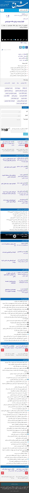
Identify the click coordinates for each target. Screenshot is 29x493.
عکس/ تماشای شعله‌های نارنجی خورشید (18, 67)
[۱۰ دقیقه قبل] (22, 275)
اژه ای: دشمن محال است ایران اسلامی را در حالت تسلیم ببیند (15, 448)
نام (27, 111)
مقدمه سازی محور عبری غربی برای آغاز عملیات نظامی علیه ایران (14, 307)
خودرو (26, 139)
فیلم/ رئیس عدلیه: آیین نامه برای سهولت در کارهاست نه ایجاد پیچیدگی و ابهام (15, 450)
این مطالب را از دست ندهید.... (21, 155)
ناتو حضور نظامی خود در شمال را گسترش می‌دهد (17, 436)
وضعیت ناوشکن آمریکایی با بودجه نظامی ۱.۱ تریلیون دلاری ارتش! (14, 410)
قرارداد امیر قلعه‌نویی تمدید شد (9, 252)
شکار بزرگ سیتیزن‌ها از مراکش (21, 387)
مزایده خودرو (24, 98)
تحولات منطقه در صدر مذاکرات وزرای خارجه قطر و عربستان (15, 404)
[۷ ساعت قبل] (22, 178)
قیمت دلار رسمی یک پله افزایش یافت (19, 223)
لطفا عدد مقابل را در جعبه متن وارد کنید (20, 128)
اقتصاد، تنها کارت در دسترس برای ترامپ (19, 434)
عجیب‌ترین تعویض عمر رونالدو (21, 301)
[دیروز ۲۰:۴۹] (22, 202)
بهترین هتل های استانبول (21, 91)
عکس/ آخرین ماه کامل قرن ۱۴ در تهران (19, 73)
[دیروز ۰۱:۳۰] (7, 472)
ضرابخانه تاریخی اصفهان (22, 332)
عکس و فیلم (23, 10)
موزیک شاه (17, 88)
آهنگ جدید (6, 96)
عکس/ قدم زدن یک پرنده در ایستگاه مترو (18, 71)
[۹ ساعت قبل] (21, 472)
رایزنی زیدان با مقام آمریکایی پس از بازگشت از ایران (16, 381)
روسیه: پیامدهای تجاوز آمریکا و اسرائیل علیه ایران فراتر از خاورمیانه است (16, 317)
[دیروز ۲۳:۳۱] (22, 194)
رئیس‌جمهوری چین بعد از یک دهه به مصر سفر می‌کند (16, 389)
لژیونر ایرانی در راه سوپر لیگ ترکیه (20, 366)
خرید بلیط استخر (15, 98)
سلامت (26, 466)
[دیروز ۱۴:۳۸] (21, 144)
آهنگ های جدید (23, 96)
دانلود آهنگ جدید (23, 93)
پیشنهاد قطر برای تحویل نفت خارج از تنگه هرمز (17, 418)
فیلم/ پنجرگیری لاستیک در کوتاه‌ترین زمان (18, 75)
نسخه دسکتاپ (14, 484)
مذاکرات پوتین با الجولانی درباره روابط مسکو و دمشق (16, 416)
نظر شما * (25, 119)
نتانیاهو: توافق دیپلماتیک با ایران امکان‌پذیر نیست (17, 422)
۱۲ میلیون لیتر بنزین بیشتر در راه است (19, 403)
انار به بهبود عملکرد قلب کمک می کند (7, 477)
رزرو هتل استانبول (9, 91)
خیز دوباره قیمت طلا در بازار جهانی (20, 225)
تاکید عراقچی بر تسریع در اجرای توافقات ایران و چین (16, 455)
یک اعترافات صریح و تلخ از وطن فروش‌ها (18, 322)
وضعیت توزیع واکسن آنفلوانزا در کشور (19, 424)
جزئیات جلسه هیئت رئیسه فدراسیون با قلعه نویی (17, 401)
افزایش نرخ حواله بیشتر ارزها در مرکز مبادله (18, 229)
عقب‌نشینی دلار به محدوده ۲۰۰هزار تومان (18, 218)
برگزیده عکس (25, 270)
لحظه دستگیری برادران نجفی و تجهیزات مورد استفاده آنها (16, 305)
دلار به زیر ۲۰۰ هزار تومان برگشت (20, 216)
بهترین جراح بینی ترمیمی (10, 93)
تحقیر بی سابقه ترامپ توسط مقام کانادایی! (18, 379)
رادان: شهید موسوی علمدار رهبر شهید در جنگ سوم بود (16, 362)
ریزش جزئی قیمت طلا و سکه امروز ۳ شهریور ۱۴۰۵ (17, 220)
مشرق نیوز (17, 4)
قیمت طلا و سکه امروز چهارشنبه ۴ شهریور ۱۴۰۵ (17, 212)
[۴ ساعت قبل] (14, 236)
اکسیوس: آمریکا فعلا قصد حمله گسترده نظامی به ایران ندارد (15, 338)
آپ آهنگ (25, 88)
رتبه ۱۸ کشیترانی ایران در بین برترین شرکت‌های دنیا (16, 377)
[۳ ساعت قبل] (22, 254)
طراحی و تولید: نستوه (14, 491)
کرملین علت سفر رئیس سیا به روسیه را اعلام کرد (17, 393)
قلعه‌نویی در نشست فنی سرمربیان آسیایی (18, 395)
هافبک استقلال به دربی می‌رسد (20, 453)
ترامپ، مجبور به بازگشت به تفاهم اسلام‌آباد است (17, 459)
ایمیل (26, 115)
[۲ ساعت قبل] (22, 169)
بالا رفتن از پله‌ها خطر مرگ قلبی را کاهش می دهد (22, 477)
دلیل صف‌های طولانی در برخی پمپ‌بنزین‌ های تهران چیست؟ (9, 159)
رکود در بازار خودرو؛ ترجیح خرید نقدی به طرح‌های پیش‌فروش (22, 150)
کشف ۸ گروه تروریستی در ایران (20, 446)
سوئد (18, 83)
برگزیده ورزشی (25, 241)
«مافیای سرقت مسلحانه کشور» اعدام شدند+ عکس (9, 176)
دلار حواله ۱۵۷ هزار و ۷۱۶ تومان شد (20, 214)
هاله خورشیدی (23, 83)
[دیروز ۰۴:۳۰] (7, 144)
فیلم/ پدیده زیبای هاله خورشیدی (14, 21)
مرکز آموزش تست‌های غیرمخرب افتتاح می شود (17, 364)
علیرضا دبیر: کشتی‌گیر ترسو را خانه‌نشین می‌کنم (17, 406)
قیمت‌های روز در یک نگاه (22, 209)
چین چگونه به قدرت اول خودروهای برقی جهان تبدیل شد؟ (15, 340)
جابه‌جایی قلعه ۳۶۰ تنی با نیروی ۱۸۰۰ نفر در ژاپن (17, 397)
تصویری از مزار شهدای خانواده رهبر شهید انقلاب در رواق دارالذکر (14, 313)
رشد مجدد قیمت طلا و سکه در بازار (20, 227)
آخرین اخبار (25, 360)
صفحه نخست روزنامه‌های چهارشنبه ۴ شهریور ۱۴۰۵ (10, 290)
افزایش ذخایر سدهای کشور (10, 167)
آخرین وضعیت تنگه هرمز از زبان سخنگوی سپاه (17, 399)
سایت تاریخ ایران (8, 88)
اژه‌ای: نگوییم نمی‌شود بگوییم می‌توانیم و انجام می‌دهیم (16, 440)
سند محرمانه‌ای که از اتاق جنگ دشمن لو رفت (18, 426)
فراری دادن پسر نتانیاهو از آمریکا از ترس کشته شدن (16, 463)
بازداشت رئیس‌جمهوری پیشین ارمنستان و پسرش (17, 420)
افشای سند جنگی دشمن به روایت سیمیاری (18, 373)
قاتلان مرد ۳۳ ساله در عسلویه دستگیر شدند (9, 354)
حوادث (26, 343)
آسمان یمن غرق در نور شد (21, 324)
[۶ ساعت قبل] (22, 263)
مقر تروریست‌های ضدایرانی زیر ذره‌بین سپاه (18, 326)
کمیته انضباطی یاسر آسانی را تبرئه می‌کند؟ (9, 261)
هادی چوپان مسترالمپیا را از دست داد (9, 245)
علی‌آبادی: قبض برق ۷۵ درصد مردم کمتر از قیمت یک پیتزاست (9, 192)
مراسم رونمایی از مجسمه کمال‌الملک (10, 282)
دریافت (24, 43)
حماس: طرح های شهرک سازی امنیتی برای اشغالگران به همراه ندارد (15, 384)
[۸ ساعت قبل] (22, 292)
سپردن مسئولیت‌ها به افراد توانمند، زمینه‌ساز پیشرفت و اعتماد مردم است (15, 371)
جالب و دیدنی (7, 83)
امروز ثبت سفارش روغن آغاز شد (20, 330)
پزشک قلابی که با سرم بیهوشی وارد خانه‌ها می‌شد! (22, 354)
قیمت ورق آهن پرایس (22, 101)
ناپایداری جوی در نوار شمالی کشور (8, 184)
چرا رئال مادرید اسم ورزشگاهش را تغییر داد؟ (18, 461)
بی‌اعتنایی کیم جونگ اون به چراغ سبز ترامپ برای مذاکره (16, 457)
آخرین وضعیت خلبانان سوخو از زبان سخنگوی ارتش (17, 428)
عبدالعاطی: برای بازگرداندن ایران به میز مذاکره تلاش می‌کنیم (15, 328)
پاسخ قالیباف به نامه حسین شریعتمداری (19, 444)
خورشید (13, 83)
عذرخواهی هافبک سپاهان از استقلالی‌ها (19, 391)
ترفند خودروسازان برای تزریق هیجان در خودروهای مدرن (8, 150)
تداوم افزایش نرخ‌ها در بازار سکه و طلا (19, 222)
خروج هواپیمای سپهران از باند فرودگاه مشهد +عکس (9, 201)
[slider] (5, 39)
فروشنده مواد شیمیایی (9, 101)
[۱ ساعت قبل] (22, 161)
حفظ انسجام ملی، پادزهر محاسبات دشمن (18, 442)
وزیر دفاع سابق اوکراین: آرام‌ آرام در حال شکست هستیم (16, 311)
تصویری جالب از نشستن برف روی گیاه (19, 69)
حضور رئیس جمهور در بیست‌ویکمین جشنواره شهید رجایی (10, 274)
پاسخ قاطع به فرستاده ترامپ (21, 375)
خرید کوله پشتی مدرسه (22, 103)
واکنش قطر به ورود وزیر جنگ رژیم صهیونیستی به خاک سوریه (15, 303)
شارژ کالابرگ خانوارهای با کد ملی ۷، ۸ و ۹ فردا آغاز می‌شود (15, 336)
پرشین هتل (14, 96)
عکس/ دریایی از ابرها (22, 65)
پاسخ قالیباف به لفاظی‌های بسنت (20, 334)
